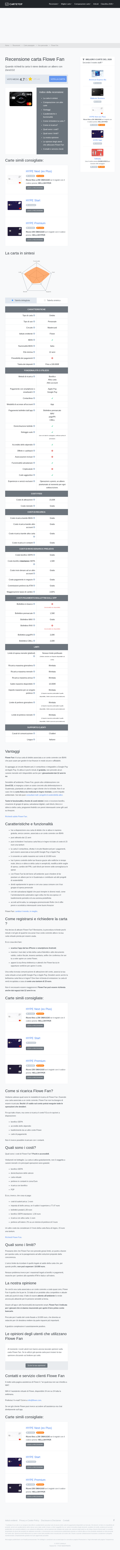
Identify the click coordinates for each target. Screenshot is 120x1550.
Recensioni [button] (53, 4)
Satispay (97, 162)
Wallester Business (97, 99)
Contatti (66, 1520)
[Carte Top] (13, 4)
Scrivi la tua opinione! (36, 1365)
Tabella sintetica (53, 300)
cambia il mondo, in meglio (26, 911)
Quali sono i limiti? (50, 133)
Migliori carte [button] (66, 4)
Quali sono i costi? (50, 129)
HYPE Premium (35, 223)
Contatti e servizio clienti (53, 149)
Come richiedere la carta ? (54, 121)
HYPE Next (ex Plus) (39, 171)
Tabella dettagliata (22, 300)
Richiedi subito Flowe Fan (16, 817)
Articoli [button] (95, 4)
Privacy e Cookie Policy (29, 1520)
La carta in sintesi (50, 98)
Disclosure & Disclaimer (51, 1520)
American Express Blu (97, 81)
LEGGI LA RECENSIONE (35, 188)
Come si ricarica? (50, 125)
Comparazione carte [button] (82, 4)
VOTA (58, 79)
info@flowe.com (34, 1400)
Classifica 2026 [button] (106, 4)
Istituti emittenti (11, 1520)
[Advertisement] (60, 25)
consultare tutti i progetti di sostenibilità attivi (44, 795)
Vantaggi (47, 110)
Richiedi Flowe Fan (13, 1237)
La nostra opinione (51, 138)
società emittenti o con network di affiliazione (29, 1529)
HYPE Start (33, 200)
